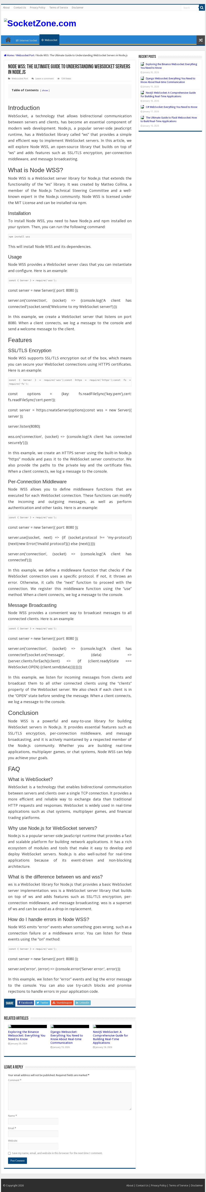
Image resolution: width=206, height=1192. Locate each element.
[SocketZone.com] (40, 23)
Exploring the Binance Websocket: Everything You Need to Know (26, 1035)
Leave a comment (44, 78)
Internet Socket (28, 40)
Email (12, 1128)
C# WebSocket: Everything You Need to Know (171, 106)
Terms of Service (58, 7)
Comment (14, 1080)
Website (12, 1140)
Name (12, 1115)
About (6, 7)
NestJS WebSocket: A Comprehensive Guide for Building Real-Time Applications (110, 1037)
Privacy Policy (37, 7)
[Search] (202, 8)
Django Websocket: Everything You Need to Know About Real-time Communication (66, 1037)
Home (8, 39)
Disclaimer (77, 7)
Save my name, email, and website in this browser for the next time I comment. (57, 1153)
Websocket (51, 40)
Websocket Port (25, 55)
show (45, 90)
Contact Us (20, 7)
